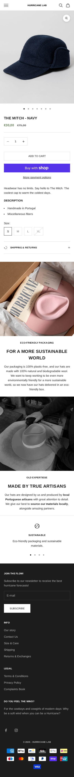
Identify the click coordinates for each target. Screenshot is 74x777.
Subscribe (17, 608)
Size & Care (11, 643)
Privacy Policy (12, 682)
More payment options (37, 177)
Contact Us (11, 636)
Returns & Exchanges (17, 656)
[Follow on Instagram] (16, 730)
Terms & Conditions (16, 676)
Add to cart (37, 156)
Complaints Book (14, 689)
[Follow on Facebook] (6, 730)
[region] (37, 536)
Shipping (9, 649)
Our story (10, 630)
